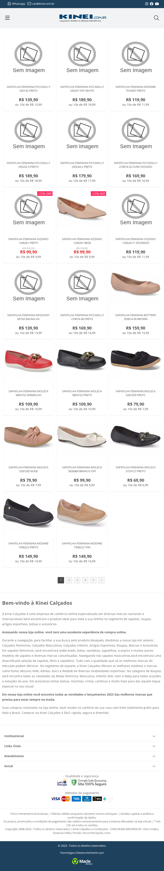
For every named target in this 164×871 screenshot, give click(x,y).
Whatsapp (18, 4)
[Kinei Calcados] (82, 18)
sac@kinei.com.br (43, 4)
